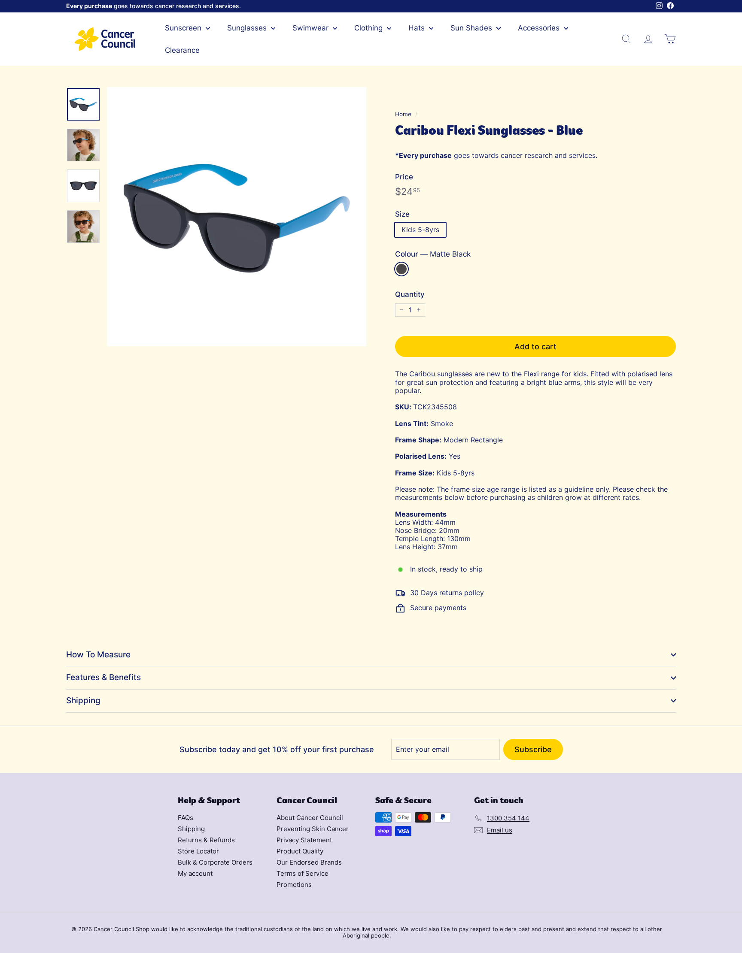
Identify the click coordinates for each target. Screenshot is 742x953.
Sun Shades (472, 28)
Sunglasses (248, 28)
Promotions (294, 884)
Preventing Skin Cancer (313, 829)
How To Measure (98, 655)
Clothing (369, 28)
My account (195, 873)
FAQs (185, 818)
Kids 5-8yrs (420, 229)
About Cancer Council (310, 818)
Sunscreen (184, 28)
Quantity (410, 294)
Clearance (182, 50)
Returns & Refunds (206, 840)
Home (403, 114)
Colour (433, 254)
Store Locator (198, 851)
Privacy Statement (304, 840)
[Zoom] (236, 216)
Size (402, 214)
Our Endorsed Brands (309, 862)
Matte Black (401, 269)
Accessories (540, 28)
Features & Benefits (103, 677)
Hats (417, 28)
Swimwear (311, 28)
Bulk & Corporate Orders (215, 862)
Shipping (83, 700)
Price (404, 176)
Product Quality (300, 851)
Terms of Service (302, 873)
